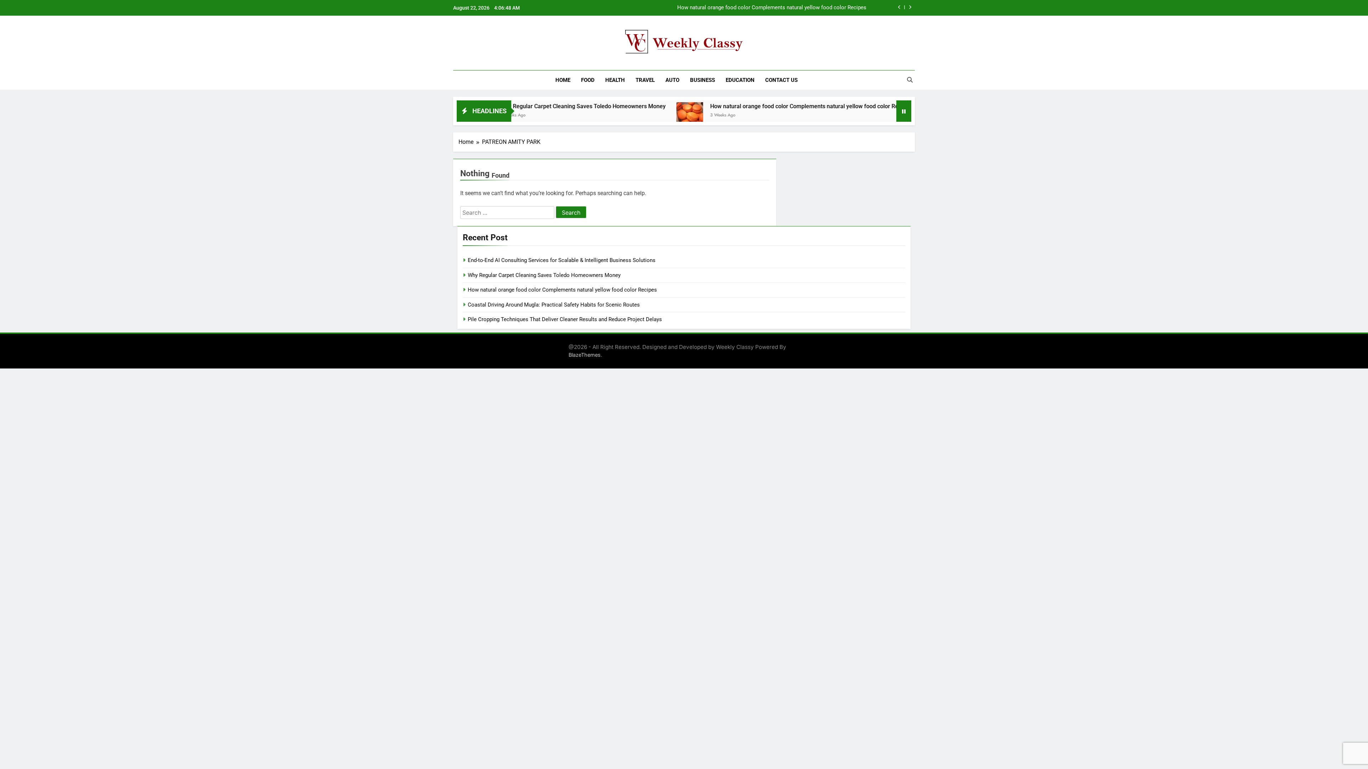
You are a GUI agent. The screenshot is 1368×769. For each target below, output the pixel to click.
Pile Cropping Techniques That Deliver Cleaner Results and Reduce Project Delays (565, 319)
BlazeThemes (585, 355)
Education (740, 80)
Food (588, 80)
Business (702, 80)
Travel (645, 80)
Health (615, 80)
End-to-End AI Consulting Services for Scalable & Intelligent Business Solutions (562, 260)
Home (562, 80)
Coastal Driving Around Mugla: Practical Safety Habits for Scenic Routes (554, 305)
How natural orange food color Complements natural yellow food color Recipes (771, 8)
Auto (672, 80)
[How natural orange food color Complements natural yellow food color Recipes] (653, 115)
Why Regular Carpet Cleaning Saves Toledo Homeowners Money (546, 106)
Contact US (781, 80)
